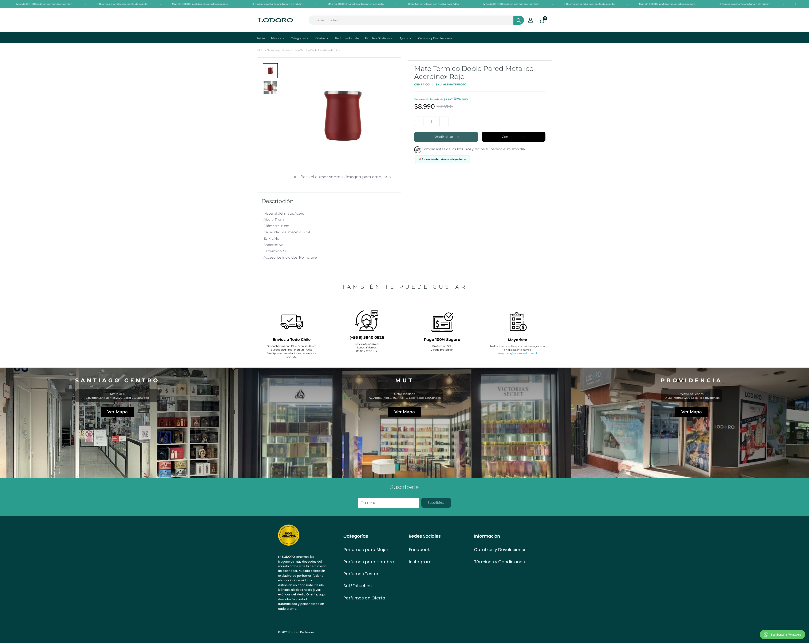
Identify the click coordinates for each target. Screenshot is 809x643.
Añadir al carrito (446, 137)
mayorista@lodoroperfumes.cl (517, 353)
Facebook (419, 550)
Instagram (420, 562)
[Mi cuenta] (530, 20)
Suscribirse (436, 503)
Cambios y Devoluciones (500, 550)
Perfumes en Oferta (364, 598)
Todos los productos (278, 50)
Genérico (422, 84)
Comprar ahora (513, 137)
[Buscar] (518, 20)
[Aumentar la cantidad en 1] (444, 121)
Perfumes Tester (360, 574)
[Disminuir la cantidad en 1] (418, 121)
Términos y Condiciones (499, 562)
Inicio (260, 50)
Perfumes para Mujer (365, 550)
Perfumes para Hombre (368, 562)
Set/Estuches (357, 586)
